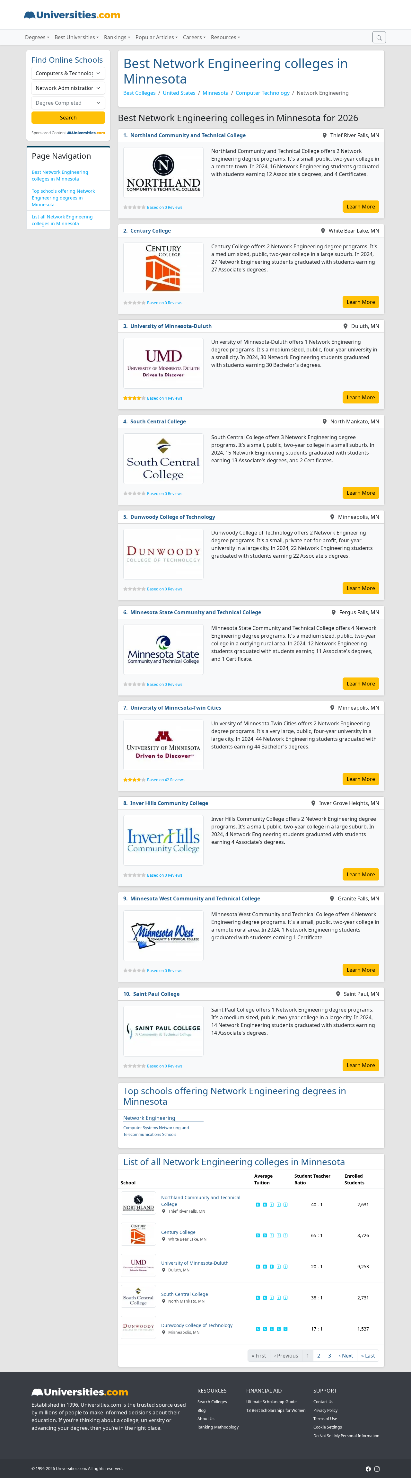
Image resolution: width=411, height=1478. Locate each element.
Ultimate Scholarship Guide (271, 1401)
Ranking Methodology (218, 1427)
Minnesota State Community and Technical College (195, 612)
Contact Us (323, 1401)
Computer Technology (263, 92)
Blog (201, 1410)
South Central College (158, 421)
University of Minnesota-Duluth (171, 326)
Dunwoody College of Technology (172, 516)
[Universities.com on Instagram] (377, 1468)
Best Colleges (139, 92)
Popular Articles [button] (155, 37)
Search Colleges (212, 1401)
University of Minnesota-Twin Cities (175, 707)
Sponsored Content (48, 133)
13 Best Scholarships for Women (276, 1410)
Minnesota (216, 92)
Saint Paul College (156, 993)
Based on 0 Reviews (164, 207)
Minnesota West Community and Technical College (195, 898)
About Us (205, 1418)
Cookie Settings (327, 1427)
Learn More (361, 206)
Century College (150, 230)
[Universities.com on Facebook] (368, 1468)
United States (179, 92)
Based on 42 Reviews (166, 780)
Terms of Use (325, 1418)
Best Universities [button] (75, 37)
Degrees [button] (35, 37)
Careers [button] (192, 37)
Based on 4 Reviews (164, 398)
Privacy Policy (325, 1410)
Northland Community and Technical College (188, 135)
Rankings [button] (115, 37)
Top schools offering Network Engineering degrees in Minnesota (63, 198)
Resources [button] (223, 37)
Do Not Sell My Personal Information (346, 1435)
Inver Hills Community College (169, 803)
